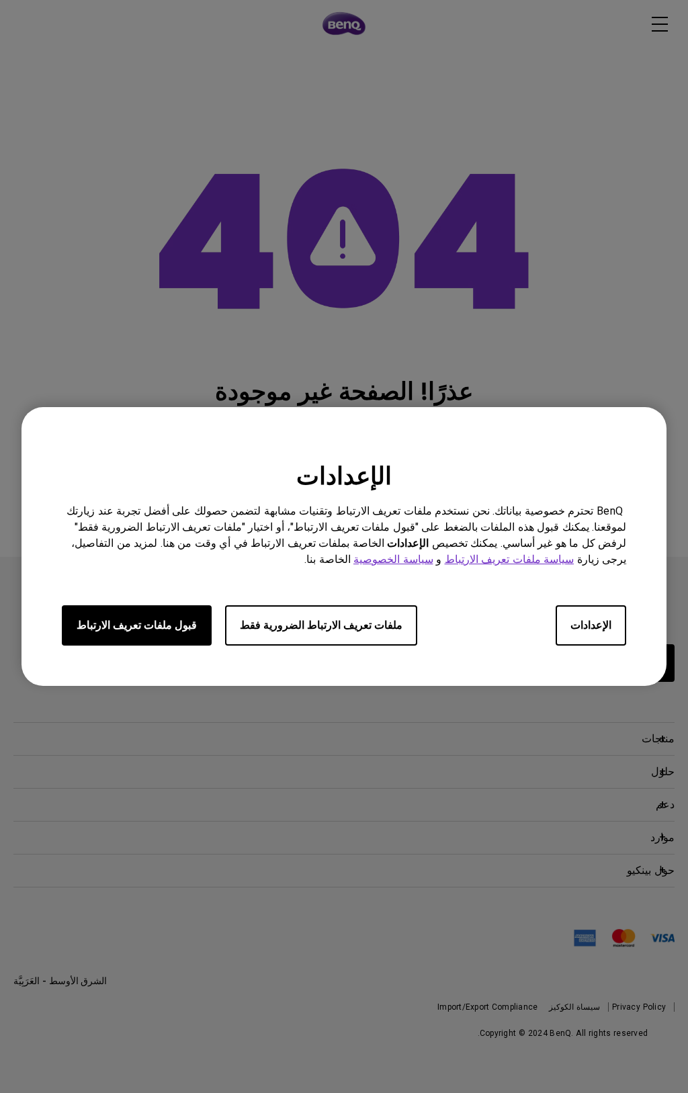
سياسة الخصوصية (393, 559)
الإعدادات (590, 625)
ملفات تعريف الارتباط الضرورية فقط (321, 625)
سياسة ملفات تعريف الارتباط (509, 559)
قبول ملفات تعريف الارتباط (137, 625)
